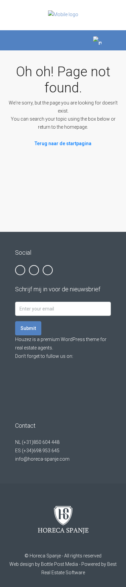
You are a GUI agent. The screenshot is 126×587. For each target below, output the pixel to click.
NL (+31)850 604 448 (37, 442)
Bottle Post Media (59, 564)
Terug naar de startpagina (63, 143)
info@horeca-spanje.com (42, 459)
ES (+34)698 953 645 (37, 450)
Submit (28, 328)
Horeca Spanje (45, 555)
